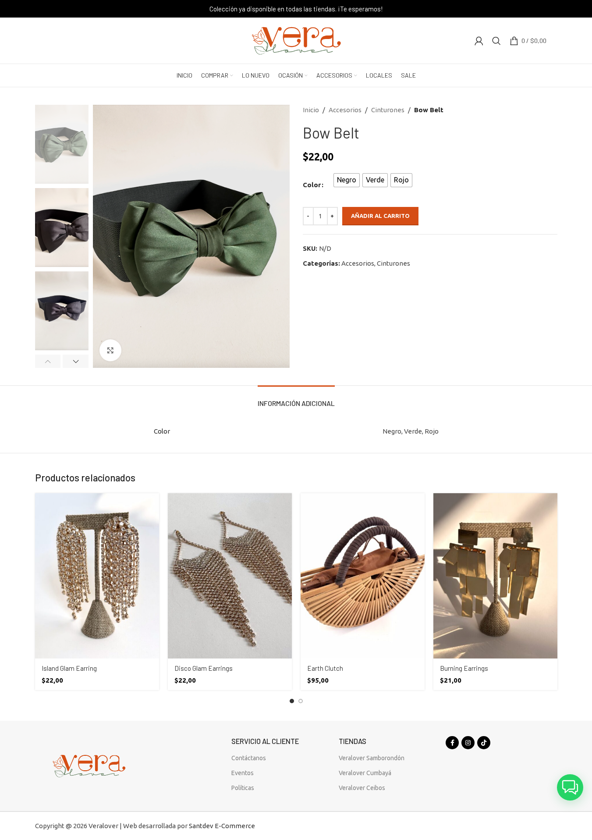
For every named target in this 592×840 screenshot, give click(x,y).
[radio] (346, 180)
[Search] (496, 41)
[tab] (296, 398)
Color (312, 185)
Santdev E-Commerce (222, 825)
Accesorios (345, 110)
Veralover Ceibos (362, 787)
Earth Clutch (325, 668)
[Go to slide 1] (292, 701)
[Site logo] (296, 39)
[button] (48, 361)
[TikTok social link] (483, 742)
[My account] (479, 41)
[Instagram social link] (468, 742)
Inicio (311, 110)
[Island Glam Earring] (97, 575)
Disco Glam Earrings (203, 668)
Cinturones (387, 110)
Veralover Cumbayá (365, 772)
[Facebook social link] (452, 742)
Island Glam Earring (69, 668)
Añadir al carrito (380, 216)
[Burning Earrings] (495, 575)
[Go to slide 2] (300, 701)
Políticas (242, 787)
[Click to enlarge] (110, 350)
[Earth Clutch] (363, 575)
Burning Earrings (464, 668)
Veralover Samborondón (371, 758)
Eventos (242, 772)
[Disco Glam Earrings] (230, 575)
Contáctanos (248, 758)
